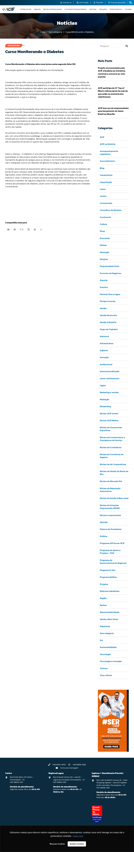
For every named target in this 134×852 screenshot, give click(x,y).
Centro (103, 196)
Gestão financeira (108, 315)
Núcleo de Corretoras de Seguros (111, 456)
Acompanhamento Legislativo (109, 153)
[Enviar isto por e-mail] (8, 229)
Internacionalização (109, 371)
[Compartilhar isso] (15, 229)
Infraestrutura (106, 343)
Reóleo (103, 605)
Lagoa (103, 385)
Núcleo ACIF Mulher (109, 420)
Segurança (105, 626)
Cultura (103, 224)
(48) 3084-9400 (59, 764)
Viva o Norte (106, 675)
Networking (105, 406)
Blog (102, 168)
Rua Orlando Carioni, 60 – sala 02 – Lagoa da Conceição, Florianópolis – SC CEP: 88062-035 (69, 780)
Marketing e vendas (109, 392)
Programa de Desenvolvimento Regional (113, 562)
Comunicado (106, 203)
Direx (102, 231)
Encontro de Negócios (110, 273)
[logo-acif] (8, 9)
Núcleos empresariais (110, 515)
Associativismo (107, 161)
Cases (103, 189)
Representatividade (109, 612)
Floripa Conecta (107, 301)
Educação (104, 252)
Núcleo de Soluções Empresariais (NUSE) (110, 507)
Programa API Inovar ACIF (112, 543)
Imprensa (104, 336)
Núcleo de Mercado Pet (111, 481)
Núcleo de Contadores (111, 447)
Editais (103, 245)
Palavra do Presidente (110, 529)
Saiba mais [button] (78, 836)
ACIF (102, 137)
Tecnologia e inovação (111, 661)
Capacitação (106, 182)
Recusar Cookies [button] (57, 844)
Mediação (104, 399)
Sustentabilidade (108, 647)
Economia (105, 238)
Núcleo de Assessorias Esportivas (111, 429)
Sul (101, 640)
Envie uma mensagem (69, 768)
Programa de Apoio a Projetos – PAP (110, 552)
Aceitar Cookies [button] (77, 844)
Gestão (103, 308)
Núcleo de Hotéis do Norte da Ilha (114, 473)
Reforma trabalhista (109, 591)
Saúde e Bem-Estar (109, 619)
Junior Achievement (109, 378)
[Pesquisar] (127, 46)
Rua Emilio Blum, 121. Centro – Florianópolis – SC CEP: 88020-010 (22, 780)
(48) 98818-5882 (79, 764)
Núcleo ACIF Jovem (109, 413)
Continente (105, 217)
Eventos (104, 287)
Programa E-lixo (107, 570)
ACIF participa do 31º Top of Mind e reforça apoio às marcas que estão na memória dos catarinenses (113, 92)
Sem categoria (107, 633)
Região (103, 598)
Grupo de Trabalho (109, 329)
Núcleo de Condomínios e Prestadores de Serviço (112, 439)
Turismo (104, 668)
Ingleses (104, 350)
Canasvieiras (106, 175)
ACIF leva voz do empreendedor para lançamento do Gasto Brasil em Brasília (113, 111)
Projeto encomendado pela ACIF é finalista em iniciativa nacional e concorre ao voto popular (111, 72)
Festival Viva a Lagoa (110, 294)
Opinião (104, 522)
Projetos (104, 584)
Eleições (104, 259)
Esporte (103, 280)
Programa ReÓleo (108, 577)
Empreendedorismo (109, 266)
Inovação (104, 357)
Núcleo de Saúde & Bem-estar (114, 498)
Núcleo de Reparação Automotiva (110, 490)
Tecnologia (105, 654)
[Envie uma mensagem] (58, 768)
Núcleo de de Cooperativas (113, 464)
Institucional (106, 364)
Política (103, 536)
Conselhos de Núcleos (111, 210)
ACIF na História (107, 144)
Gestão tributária (108, 322)
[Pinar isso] (35, 229)
